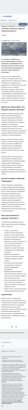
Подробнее (4, 381)
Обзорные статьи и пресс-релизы (8, 351)
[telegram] (16, 327)
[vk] (12, 327)
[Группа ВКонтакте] (3, 346)
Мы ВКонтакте (4, 20)
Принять (23, 24)
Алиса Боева (16, 40)
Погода (4, 35)
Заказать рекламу (13, 20)
